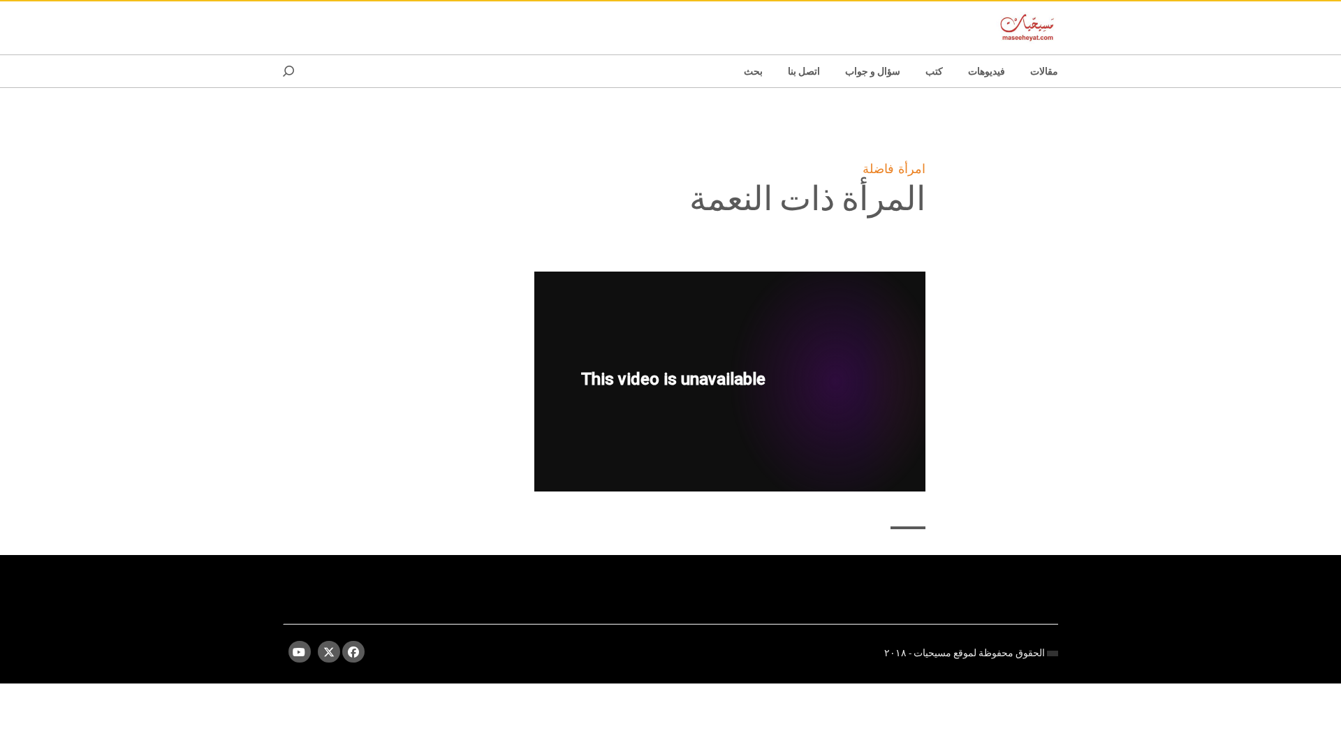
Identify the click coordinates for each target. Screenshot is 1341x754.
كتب (934, 71)
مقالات (1044, 71)
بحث (753, 71)
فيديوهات (986, 71)
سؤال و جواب (872, 71)
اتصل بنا (804, 71)
